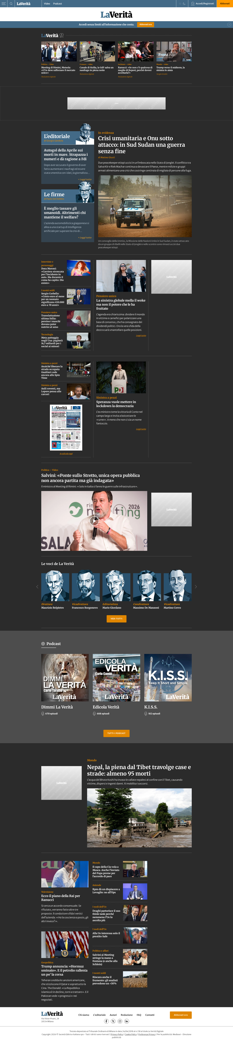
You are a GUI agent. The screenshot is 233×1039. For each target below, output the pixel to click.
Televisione (47, 892)
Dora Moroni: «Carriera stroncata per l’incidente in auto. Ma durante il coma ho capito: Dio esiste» (52, 275)
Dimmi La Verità (57, 707)
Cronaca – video (86, 64)
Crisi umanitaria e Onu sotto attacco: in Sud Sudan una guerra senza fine (141, 145)
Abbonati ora (146, 24)
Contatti (149, 1014)
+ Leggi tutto (84, 179)
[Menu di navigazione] (3, 3)
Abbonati (225, 3)
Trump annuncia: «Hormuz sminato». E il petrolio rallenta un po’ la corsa (64, 970)
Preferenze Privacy (146, 1034)
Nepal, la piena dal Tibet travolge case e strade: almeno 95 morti (139, 770)
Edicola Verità (106, 707)
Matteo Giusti (108, 157)
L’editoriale (99, 1014)
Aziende (96, 885)
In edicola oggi (66, 453)
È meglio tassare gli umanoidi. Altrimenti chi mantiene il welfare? (65, 212)
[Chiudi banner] (229, 24)
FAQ (139, 1014)
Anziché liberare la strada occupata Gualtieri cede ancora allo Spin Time (52, 372)
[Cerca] (11, 3)
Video (47, 3)
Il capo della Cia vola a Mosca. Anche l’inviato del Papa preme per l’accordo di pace (105, 871)
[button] (94, 521)
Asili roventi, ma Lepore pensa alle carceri (51, 391)
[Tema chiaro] (180, 3)
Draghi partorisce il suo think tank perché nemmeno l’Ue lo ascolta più (106, 915)
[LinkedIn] (126, 1021)
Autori (113, 1014)
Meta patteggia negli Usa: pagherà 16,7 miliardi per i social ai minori (52, 342)
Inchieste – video (124, 64)
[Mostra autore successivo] (195, 586)
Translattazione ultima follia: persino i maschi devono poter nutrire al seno (50, 321)
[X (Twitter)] (113, 1021)
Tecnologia (47, 334)
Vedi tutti (116, 618)
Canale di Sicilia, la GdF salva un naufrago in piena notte (97, 69)
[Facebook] (106, 1021)
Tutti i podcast (116, 733)
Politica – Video (47, 64)
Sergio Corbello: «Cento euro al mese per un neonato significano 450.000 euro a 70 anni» (52, 299)
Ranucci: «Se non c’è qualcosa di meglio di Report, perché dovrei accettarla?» (135, 70)
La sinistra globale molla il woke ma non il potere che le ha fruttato (120, 304)
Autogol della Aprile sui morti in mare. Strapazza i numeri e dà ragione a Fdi (66, 154)
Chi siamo (83, 1014)
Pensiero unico (49, 312)
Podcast (57, 3)
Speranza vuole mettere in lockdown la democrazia (116, 404)
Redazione (127, 1014)
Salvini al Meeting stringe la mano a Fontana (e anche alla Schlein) (104, 959)
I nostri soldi (48, 290)
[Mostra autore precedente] (37, 586)
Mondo (92, 760)
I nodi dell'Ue (99, 906)
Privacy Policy (117, 1034)
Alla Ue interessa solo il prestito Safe (106, 935)
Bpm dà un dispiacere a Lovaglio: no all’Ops (106, 891)
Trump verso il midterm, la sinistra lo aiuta (170, 69)
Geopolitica (47, 962)
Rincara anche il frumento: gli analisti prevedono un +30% (105, 980)
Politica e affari (100, 950)
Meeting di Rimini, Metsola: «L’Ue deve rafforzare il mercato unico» (58, 70)
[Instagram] (120, 1021)
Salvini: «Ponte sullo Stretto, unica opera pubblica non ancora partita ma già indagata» (90, 478)
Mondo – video (162, 64)
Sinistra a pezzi (49, 363)
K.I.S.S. (150, 707)
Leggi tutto (141, 335)
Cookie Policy (131, 1034)
